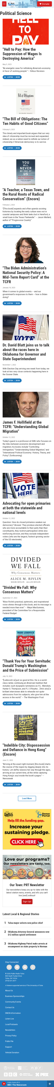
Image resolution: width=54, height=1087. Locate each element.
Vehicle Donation (12, 1053)
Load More (27, 798)
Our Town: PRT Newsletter (27, 885)
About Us (9, 991)
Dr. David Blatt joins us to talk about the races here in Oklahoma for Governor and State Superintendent (26, 352)
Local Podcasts (11, 1024)
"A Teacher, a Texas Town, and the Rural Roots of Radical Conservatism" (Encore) (26, 194)
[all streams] (50, 1083)
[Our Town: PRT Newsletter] (27, 867)
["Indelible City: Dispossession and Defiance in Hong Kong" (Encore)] (26, 727)
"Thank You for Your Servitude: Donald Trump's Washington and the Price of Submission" (27, 666)
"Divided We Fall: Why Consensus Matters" (20, 589)
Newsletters (10, 1030)
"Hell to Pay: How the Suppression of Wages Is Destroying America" (22, 54)
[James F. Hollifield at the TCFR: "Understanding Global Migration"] (26, 404)
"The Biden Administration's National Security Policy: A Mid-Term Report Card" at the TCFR (26, 275)
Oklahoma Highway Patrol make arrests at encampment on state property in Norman (27, 945)
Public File (9, 1041)
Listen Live (9, 1019)
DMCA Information (13, 1013)
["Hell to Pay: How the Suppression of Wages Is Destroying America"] (26, 31)
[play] (4, 1083)
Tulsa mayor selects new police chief (25, 923)
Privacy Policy (11, 1036)
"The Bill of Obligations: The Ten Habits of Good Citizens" (25, 121)
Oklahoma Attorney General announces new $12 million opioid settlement (28, 933)
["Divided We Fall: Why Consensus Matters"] (26, 570)
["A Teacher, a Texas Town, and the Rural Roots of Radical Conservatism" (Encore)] (26, 172)
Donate (45, 4)
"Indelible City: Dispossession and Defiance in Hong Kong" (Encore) (26, 750)
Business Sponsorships (14, 996)
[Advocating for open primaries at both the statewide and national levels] (26, 486)
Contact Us (9, 1008)
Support (8, 1047)
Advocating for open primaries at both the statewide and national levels (27, 508)
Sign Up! (27, 901)
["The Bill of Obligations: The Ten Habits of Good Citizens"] (26, 101)
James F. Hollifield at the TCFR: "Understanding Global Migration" (25, 427)
